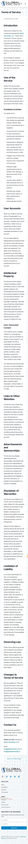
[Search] (21, 3)
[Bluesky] (10, 776)
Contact (3, 802)
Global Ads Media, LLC (11, 742)
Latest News (4, 787)
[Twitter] (2, 776)
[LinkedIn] (14, 776)
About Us (3, 799)
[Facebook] (6, 776)
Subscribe (14, 828)
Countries (3, 789)
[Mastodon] (18, 776)
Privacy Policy (4, 804)
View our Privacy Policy (14, 759)
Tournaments (4, 792)
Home (2, 784)
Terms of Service (5, 807)
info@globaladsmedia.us (12, 751)
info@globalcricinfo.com (12, 749)
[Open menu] (25, 3)
